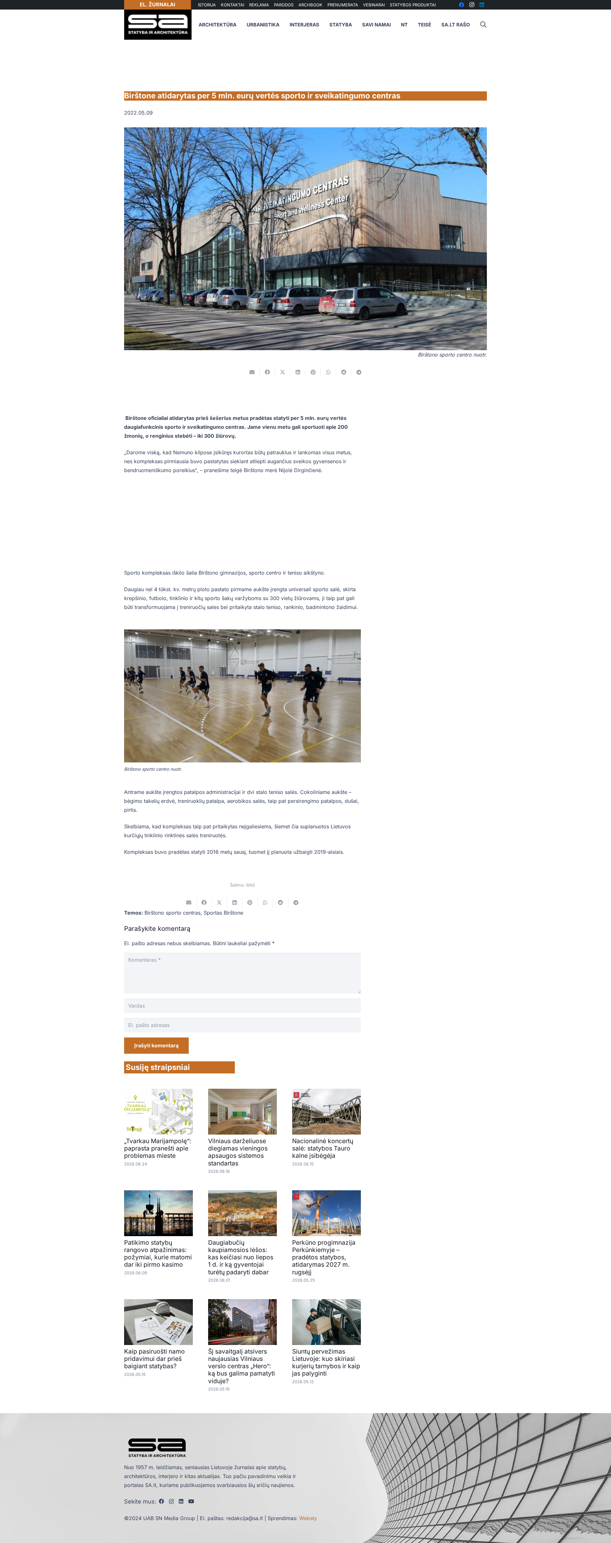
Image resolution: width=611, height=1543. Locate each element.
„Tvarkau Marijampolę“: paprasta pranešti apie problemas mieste (157, 1148)
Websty (308, 1518)
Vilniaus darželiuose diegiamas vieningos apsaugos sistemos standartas (238, 1152)
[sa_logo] (158, 25)
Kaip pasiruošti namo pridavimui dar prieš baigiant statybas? (154, 1359)
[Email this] (252, 372)
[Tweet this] (282, 372)
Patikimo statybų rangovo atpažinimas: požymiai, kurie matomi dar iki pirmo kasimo (158, 1253)
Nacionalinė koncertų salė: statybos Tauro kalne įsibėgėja (322, 1148)
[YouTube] (191, 1501)
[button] (483, 25)
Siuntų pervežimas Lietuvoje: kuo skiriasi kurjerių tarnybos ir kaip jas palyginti (326, 1362)
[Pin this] (313, 372)
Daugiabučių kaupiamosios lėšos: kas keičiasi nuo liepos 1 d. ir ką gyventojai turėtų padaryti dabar (240, 1257)
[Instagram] (171, 1501)
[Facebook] (161, 1501)
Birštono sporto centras (172, 913)
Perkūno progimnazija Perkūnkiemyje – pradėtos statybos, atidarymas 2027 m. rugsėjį (323, 1257)
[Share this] (267, 372)
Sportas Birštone (223, 913)
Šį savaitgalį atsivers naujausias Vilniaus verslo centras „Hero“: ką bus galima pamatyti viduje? (241, 1366)
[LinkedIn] (181, 1501)
